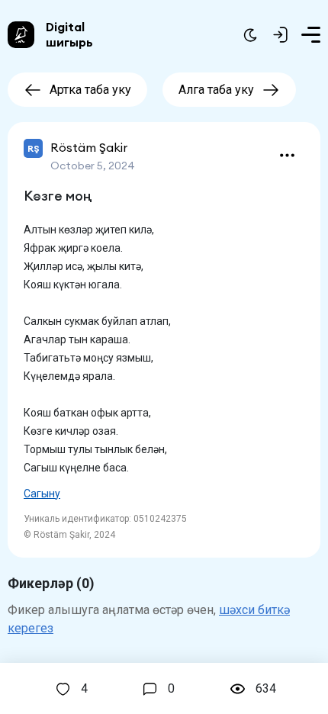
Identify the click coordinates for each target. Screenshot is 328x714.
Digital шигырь (69, 34)
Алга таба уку (216, 89)
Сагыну (42, 493)
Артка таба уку (90, 89)
